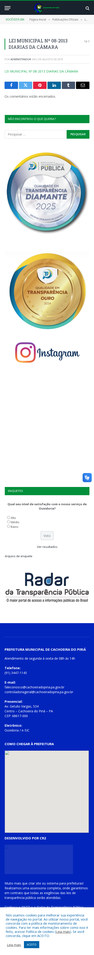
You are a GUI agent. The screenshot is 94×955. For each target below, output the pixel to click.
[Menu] (7, 8)
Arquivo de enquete (18, 556)
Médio (15, 522)
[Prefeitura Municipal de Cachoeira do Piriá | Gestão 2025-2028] (47, 8)
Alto (13, 518)
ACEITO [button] (32, 944)
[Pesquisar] (87, 8)
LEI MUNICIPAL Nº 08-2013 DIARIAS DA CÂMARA (41, 71)
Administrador (20, 59)
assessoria (38, 888)
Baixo (14, 527)
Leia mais (63, 931)
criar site (35, 883)
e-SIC (25, 730)
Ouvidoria (12, 730)
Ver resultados (47, 547)
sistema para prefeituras (65, 883)
